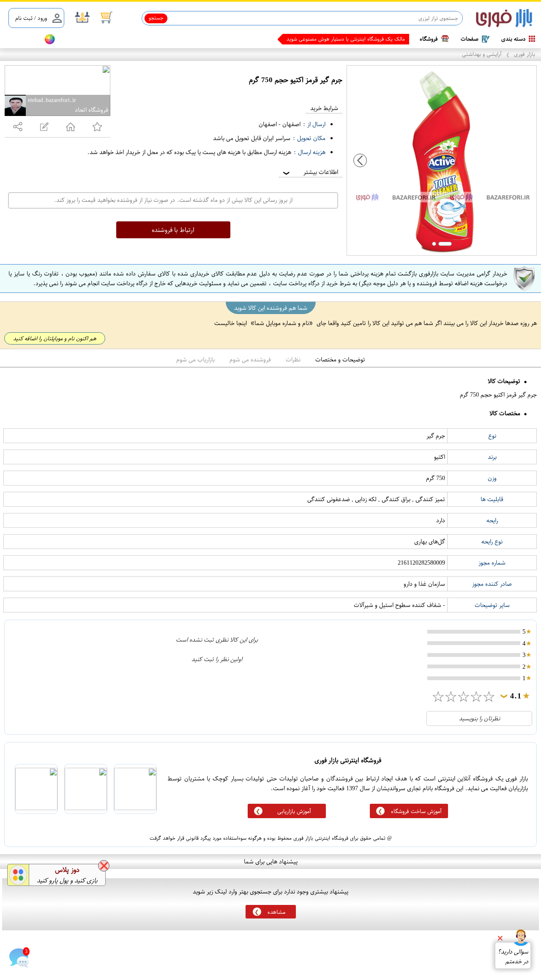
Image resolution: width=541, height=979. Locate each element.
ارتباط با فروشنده (173, 230)
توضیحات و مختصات (340, 359)
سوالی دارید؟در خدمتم (512, 956)
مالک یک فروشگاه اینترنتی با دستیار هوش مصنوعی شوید (346, 39)
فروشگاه (429, 38)
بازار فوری (524, 54)
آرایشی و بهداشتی (482, 54)
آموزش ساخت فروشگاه (416, 811)
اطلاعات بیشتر (310, 172)
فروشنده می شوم (250, 359)
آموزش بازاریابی (294, 811)
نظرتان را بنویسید (479, 718)
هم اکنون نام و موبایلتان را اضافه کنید (54, 338)
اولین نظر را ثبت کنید (216, 659)
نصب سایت (22, 39)
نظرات (293, 359)
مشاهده (276, 911)
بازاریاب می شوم (195, 359)
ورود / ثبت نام (31, 18)
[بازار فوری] (504, 18)
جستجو (156, 18)
